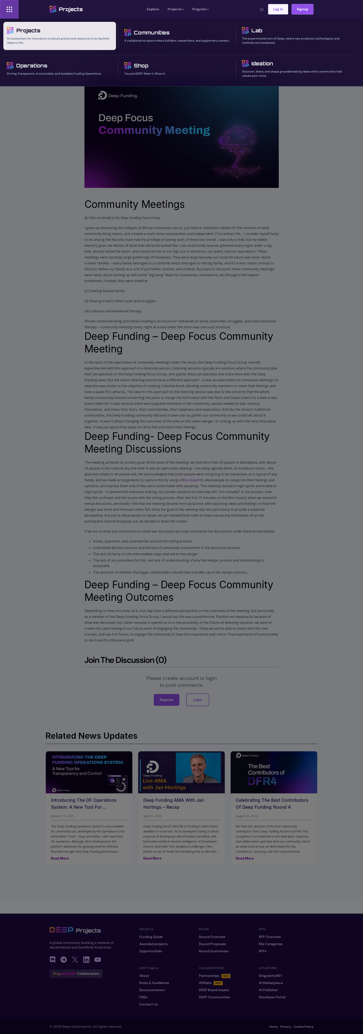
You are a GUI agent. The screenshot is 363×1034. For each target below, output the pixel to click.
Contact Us (148, 1004)
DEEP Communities (214, 997)
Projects (71, 9)
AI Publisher (268, 990)
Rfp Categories (271, 944)
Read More (60, 858)
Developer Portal (272, 997)
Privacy (285, 1027)
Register (167, 700)
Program (199, 9)
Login (197, 700)
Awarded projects (153, 944)
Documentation (152, 990)
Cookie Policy (303, 1027)
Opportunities (150, 951)
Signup (302, 9)
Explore (153, 9)
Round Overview (212, 937)
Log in (278, 9)
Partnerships (214, 976)
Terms (273, 1027)
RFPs (263, 951)
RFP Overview (270, 937)
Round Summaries (213, 951)
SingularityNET (270, 976)
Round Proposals (212, 944)
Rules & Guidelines (154, 983)
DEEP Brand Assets (214, 990)
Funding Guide (151, 937)
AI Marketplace (271, 983)
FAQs (143, 997)
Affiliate (210, 983)
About (144, 976)
